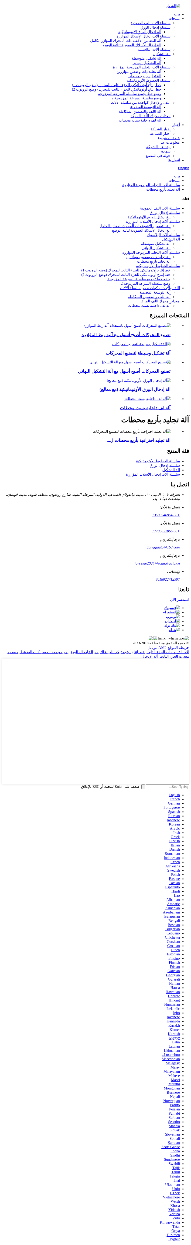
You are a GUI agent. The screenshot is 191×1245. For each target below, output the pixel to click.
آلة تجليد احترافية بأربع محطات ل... (139, 440)
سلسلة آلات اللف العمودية (151, 23)
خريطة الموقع (178, 648)
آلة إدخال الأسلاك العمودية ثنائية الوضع (132, 45)
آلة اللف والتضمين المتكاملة (140, 111)
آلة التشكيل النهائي (147, 63)
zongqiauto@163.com (163, 547)
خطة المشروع (169, 138)
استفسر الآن (179, 600)
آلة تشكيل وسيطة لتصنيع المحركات (138, 353)
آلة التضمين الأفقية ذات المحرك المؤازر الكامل (125, 41)
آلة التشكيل (162, 54)
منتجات (174, 18)
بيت (177, 14)
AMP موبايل (157, 648)
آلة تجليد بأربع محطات (144, 76)
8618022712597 (168, 579)
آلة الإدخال (150, 656)
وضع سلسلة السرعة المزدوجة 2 (136, 98)
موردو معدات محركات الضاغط (44, 652)
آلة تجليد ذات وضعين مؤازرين (138, 72)
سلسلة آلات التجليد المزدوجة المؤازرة (142, 67)
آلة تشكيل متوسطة (146, 58)
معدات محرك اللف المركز (150, 116)
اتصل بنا (174, 160)
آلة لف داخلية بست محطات (140, 120)
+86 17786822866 (166, 531)
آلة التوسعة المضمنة (145, 107)
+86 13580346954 (166, 515)
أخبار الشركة (161, 129)
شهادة (166, 151)
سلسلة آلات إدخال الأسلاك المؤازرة (144, 36)
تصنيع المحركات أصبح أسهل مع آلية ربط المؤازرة (126, 334)
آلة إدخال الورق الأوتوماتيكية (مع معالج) (135, 389)
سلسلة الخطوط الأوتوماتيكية (149, 80)
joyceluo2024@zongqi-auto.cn (157, 563)
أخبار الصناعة (160, 133)
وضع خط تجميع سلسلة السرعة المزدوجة (129, 94)
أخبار (176, 125)
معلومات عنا (170, 142)
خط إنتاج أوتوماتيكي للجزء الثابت (120, 652)
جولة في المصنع (158, 156)
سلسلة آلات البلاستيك (154, 49)
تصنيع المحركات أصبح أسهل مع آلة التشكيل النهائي (124, 371)
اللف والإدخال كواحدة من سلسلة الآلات (141, 103)
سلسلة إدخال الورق (155, 27)
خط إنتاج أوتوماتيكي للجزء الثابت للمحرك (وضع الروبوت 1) (116, 85)
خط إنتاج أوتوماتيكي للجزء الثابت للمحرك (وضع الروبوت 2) (116, 89)
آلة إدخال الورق (81, 652)
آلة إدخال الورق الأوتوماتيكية (139, 32)
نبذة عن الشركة (158, 147)
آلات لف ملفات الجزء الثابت (168, 652)
